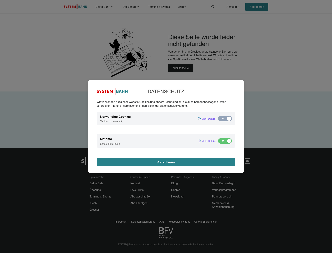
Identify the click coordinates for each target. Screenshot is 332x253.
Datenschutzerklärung (173, 106)
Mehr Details (208, 118)
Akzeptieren (166, 162)
